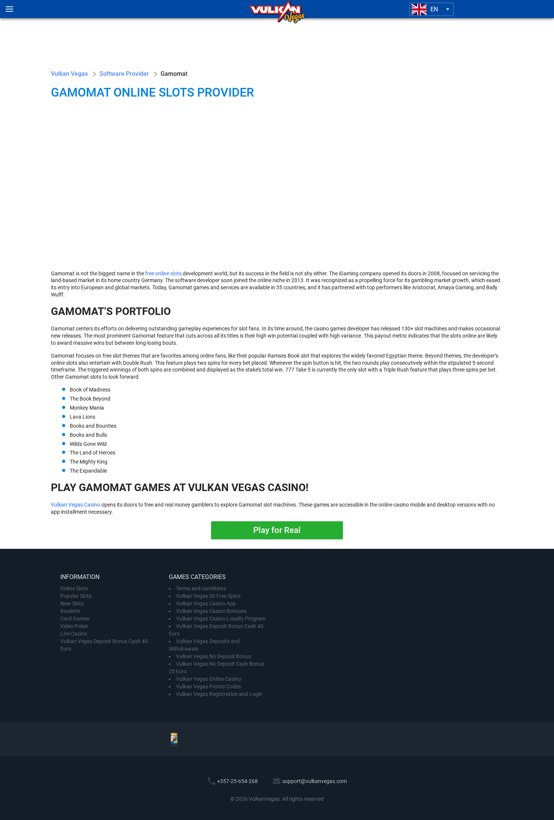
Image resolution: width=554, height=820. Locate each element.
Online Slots (74, 588)
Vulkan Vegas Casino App (206, 603)
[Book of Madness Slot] (88, 142)
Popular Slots (76, 596)
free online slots (163, 273)
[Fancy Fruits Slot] (314, 142)
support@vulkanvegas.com (314, 781)
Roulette (70, 611)
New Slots (72, 603)
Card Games (74, 619)
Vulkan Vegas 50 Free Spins (208, 596)
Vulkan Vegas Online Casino (208, 679)
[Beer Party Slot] (164, 142)
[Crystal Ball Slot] (465, 142)
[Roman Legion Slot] (164, 217)
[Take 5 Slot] (239, 142)
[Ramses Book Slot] (390, 142)
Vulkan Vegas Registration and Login (219, 694)
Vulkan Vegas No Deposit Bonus (213, 656)
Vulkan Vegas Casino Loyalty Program (221, 619)
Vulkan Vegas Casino (75, 505)
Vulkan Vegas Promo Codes (208, 686)
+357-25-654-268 (237, 781)
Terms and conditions (201, 588)
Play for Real (277, 530)
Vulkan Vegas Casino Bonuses (211, 611)
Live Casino (73, 634)
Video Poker (74, 626)
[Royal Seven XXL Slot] (88, 217)
